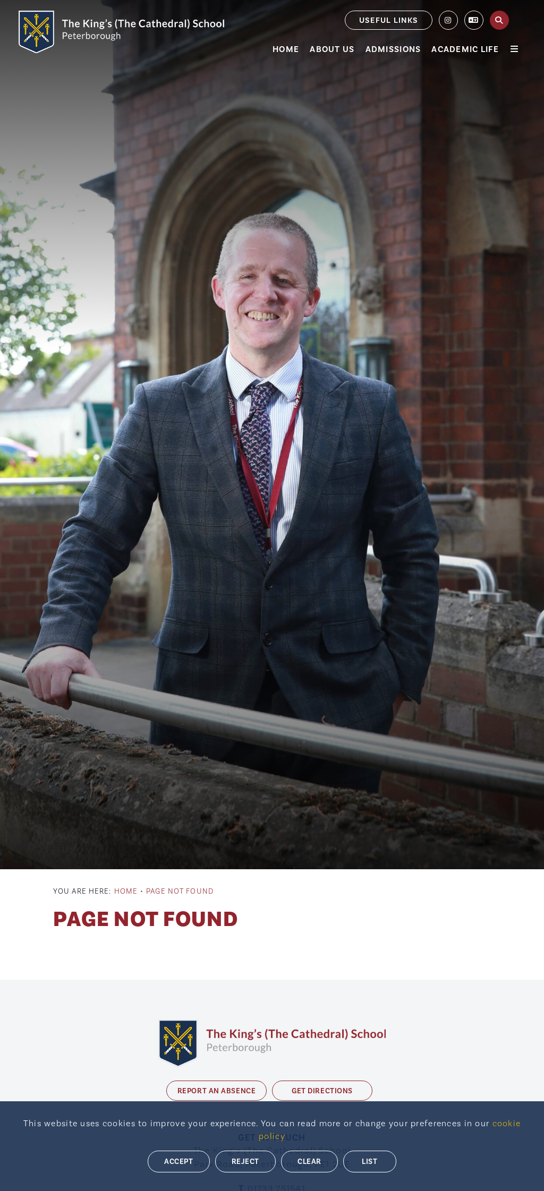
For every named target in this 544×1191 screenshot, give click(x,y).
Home (126, 891)
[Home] (121, 32)
